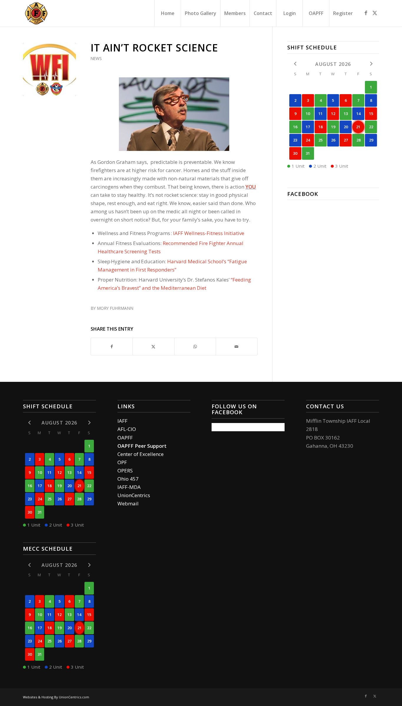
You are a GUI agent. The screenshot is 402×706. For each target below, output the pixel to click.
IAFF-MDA (129, 487)
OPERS (125, 470)
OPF (122, 462)
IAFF (122, 420)
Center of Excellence (140, 454)
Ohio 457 (128, 478)
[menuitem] (167, 13)
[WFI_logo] (49, 69)
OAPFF (125, 437)
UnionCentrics (133, 495)
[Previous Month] (295, 63)
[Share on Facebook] (111, 346)
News (96, 58)
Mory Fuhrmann (115, 308)
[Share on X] (153, 346)
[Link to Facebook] (365, 13)
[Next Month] (371, 63)
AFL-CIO (126, 429)
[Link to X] (374, 13)
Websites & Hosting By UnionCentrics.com (56, 697)
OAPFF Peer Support (142, 445)
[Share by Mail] (236, 346)
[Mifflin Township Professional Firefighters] (36, 13)
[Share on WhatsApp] (195, 346)
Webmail (128, 503)
